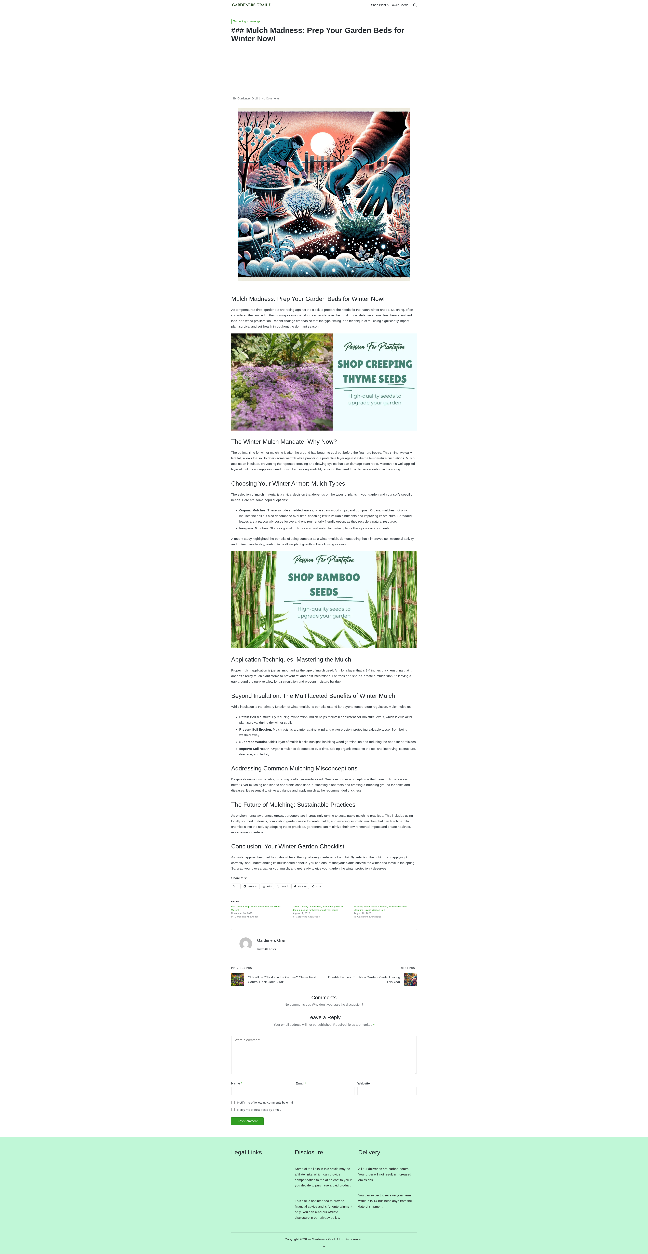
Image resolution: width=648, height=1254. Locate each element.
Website (363, 1083)
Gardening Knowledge (246, 21)
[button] (266, 949)
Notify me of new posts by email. (259, 1109)
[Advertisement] (324, 71)
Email (301, 1083)
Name (236, 1083)
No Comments (271, 98)
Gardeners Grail (271, 940)
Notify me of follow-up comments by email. (265, 1102)
